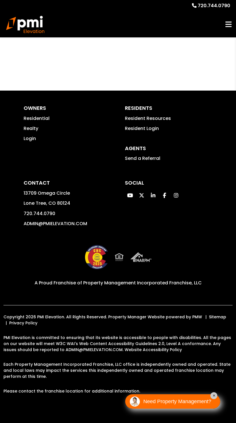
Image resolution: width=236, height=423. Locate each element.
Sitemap (217, 317)
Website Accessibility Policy (153, 350)
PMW (197, 317)
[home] (25, 24)
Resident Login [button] (142, 128)
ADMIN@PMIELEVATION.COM (55, 223)
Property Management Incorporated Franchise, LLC (142, 283)
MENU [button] (228, 24)
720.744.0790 (214, 5)
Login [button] (30, 138)
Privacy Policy (23, 323)
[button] (130, 195)
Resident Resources (148, 118)
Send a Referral (142, 158)
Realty (31, 128)
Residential (37, 118)
